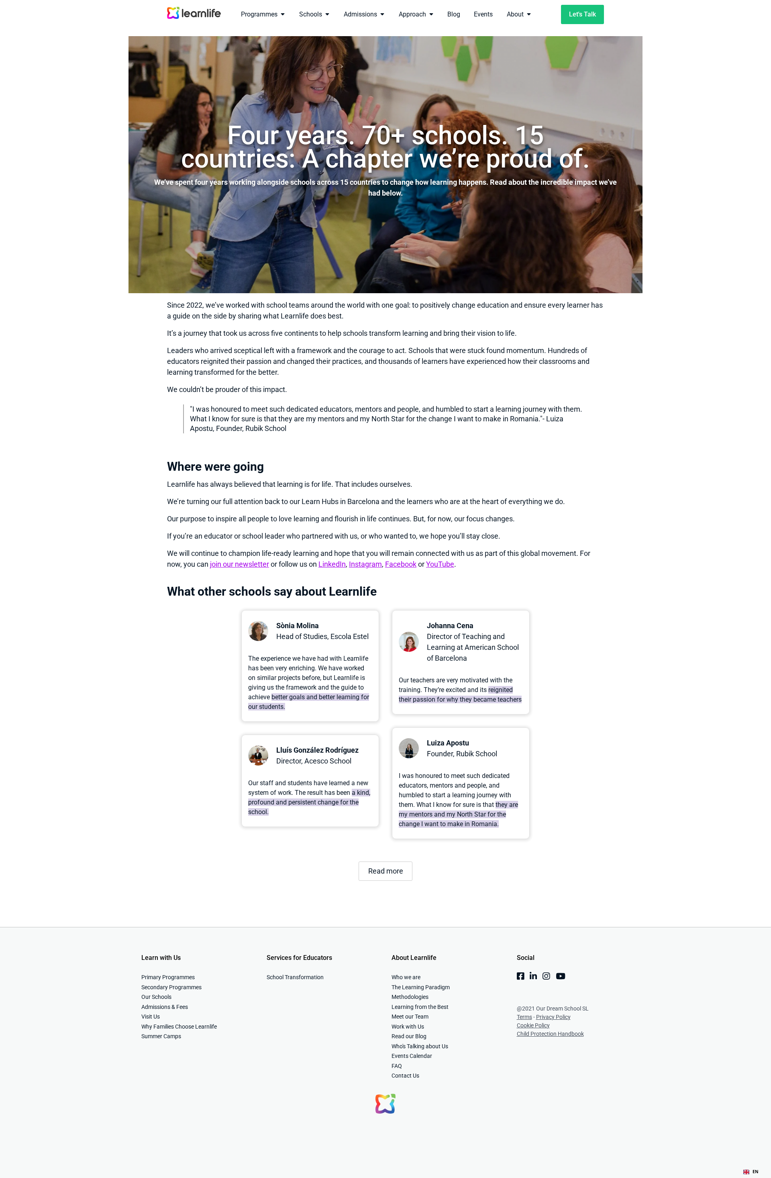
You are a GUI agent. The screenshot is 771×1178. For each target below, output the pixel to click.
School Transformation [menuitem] (295, 977)
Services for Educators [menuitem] (299, 958)
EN (756, 1171)
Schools (310, 14)
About (515, 14)
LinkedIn (332, 564)
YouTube (440, 564)
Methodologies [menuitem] (410, 997)
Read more (385, 871)
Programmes (259, 14)
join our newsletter (239, 564)
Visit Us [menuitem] (150, 1016)
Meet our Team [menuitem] (410, 1016)
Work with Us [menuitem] (408, 1026)
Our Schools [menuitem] (156, 997)
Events (483, 14)
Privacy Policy (553, 1017)
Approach (412, 14)
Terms (524, 1017)
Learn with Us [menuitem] (161, 958)
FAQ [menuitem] (397, 1066)
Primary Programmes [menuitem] (168, 977)
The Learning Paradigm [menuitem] (421, 987)
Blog (453, 14)
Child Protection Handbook (550, 1034)
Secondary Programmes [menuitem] (171, 987)
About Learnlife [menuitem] (414, 958)
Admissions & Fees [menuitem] (164, 1007)
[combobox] (751, 1172)
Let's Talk (582, 14)
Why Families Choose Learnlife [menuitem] (179, 1026)
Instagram (365, 564)
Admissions (360, 14)
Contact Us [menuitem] (405, 1075)
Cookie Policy (533, 1025)
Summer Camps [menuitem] (161, 1036)
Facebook (400, 564)
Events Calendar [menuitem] (412, 1056)
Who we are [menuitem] (406, 977)
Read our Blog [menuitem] (409, 1036)
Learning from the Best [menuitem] (420, 1007)
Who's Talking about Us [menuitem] (420, 1046)
